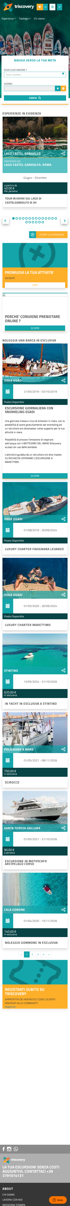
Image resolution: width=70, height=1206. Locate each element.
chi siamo (8, 1195)
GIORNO (8, 84)
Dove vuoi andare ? (15, 70)
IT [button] (60, 7)
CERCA (33, 98)
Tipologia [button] (24, 18)
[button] (42, 7)
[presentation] (5, 220)
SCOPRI (35, 328)
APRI (35, 285)
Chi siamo (39, 18)
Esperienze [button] (8, 18)
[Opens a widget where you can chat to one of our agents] (58, 1200)
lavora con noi (12, 1200)
